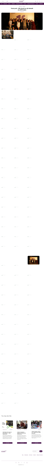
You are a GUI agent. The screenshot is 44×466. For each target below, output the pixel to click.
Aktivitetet (20, 6)
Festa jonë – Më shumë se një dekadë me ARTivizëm (22, 9)
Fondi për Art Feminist (19, 3)
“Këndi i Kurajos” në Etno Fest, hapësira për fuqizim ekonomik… (36, 432)
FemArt (25, 3)
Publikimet (41, 3)
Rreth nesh (5, 3)
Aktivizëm (13, 3)
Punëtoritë (25, 429)
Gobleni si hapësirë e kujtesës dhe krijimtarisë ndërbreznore (21, 433)
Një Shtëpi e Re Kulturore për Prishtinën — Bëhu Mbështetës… (7, 433)
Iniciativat (11, 429)
